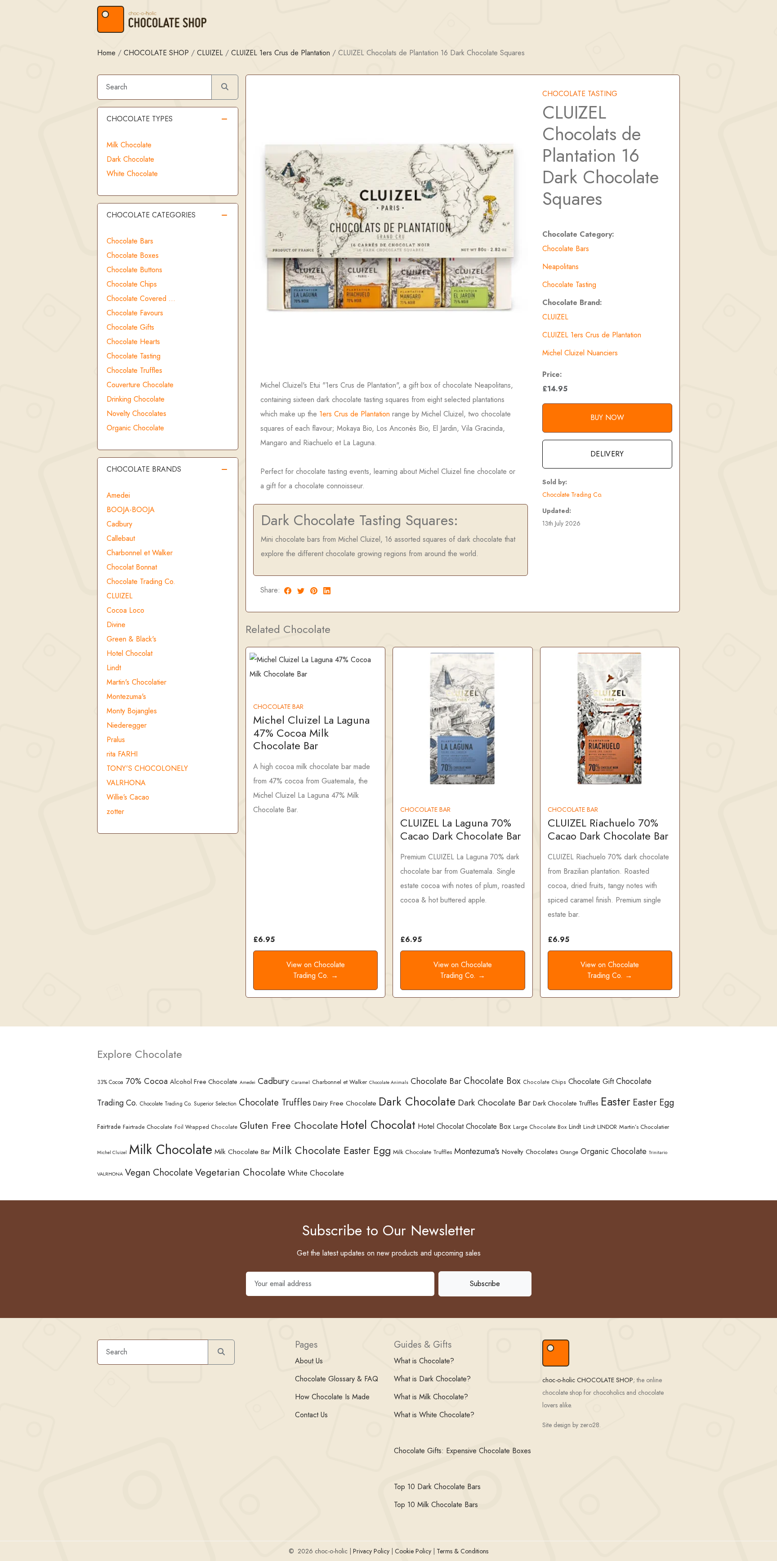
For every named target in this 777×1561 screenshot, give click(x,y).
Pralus (116, 739)
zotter (115, 811)
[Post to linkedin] (327, 590)
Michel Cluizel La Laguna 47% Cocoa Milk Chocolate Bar (311, 733)
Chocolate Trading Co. (572, 494)
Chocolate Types (140, 119)
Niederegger (127, 725)
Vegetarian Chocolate (240, 1172)
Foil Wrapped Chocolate (205, 1127)
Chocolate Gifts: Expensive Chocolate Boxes (462, 1451)
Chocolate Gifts (130, 327)
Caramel (300, 1082)
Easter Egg (653, 1102)
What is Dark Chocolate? (432, 1379)
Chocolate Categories (151, 215)
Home (106, 53)
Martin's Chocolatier (136, 682)
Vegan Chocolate (159, 1172)
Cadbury (119, 524)
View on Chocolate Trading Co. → (315, 970)
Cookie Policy (413, 1551)
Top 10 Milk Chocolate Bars (436, 1504)
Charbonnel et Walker (140, 553)
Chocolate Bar (436, 1081)
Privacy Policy (371, 1551)
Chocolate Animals (388, 1082)
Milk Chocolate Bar (242, 1152)
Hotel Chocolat (129, 653)
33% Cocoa (110, 1082)
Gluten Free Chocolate (289, 1125)
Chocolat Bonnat (132, 567)
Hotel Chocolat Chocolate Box (464, 1126)
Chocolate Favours (135, 313)
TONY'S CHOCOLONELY (147, 768)
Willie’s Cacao (128, 797)
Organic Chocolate (135, 428)
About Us (309, 1361)
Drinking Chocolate (136, 399)
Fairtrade (109, 1126)
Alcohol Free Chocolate (203, 1081)
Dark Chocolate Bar (494, 1102)
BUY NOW (607, 417)
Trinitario (658, 1152)
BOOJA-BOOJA (131, 509)
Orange (569, 1152)
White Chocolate (132, 173)
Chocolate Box (492, 1081)
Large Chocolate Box (540, 1127)
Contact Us (311, 1415)
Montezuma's (126, 696)
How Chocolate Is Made (332, 1397)
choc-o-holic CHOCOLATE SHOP (587, 1379)
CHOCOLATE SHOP (156, 53)
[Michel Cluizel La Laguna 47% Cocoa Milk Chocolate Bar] (315, 666)
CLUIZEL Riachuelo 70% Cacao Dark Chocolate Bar (608, 829)
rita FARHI (122, 754)
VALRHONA (126, 783)
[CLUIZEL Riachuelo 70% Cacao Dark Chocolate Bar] (609, 717)
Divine (116, 624)
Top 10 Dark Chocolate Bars (437, 1486)
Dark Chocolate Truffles (565, 1103)
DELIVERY (607, 454)
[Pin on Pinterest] (313, 590)
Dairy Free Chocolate (344, 1103)
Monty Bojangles (132, 711)
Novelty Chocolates (136, 413)
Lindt (114, 668)
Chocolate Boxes (133, 255)
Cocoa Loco (125, 610)
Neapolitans (560, 266)
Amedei (118, 495)
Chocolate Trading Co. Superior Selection (188, 1103)
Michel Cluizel (112, 1152)
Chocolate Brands (144, 469)
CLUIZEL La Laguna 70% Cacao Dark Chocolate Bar (460, 829)
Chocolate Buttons (134, 270)
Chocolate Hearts (133, 341)
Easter (615, 1102)
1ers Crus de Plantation (354, 414)
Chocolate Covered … (141, 298)
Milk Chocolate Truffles (422, 1151)
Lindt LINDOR (600, 1127)
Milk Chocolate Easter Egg (331, 1150)
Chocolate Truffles (134, 370)
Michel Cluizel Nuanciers (580, 353)
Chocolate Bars (565, 248)
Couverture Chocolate (140, 385)
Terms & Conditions (462, 1551)
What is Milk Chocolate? (431, 1397)
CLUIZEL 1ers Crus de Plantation (280, 53)
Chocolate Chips (132, 284)
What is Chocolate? (424, 1361)
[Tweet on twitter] (300, 590)
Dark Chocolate (130, 159)
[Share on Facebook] (287, 590)
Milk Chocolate (129, 145)
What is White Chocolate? (434, 1415)
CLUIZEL (210, 53)
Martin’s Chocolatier (644, 1127)
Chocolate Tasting (569, 284)
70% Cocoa (146, 1081)
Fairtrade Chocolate (147, 1127)
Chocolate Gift (591, 1081)
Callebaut (121, 538)
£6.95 (264, 939)
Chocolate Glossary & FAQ (336, 1379)
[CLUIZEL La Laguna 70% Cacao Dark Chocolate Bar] (462, 717)
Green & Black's (131, 639)
